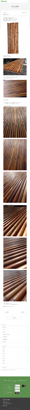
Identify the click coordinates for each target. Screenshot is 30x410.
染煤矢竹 (12, 369)
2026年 (15, 348)
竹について (15, 329)
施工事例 (6, 369)
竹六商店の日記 (15, 336)
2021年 (15, 360)
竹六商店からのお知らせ (15, 334)
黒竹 (14, 369)
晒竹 (9, 369)
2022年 (15, 358)
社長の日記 (15, 327)
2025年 (15, 350)
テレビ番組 (2, 369)
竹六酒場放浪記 (15, 339)
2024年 (15, 353)
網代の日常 (15, 341)
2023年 (15, 355)
